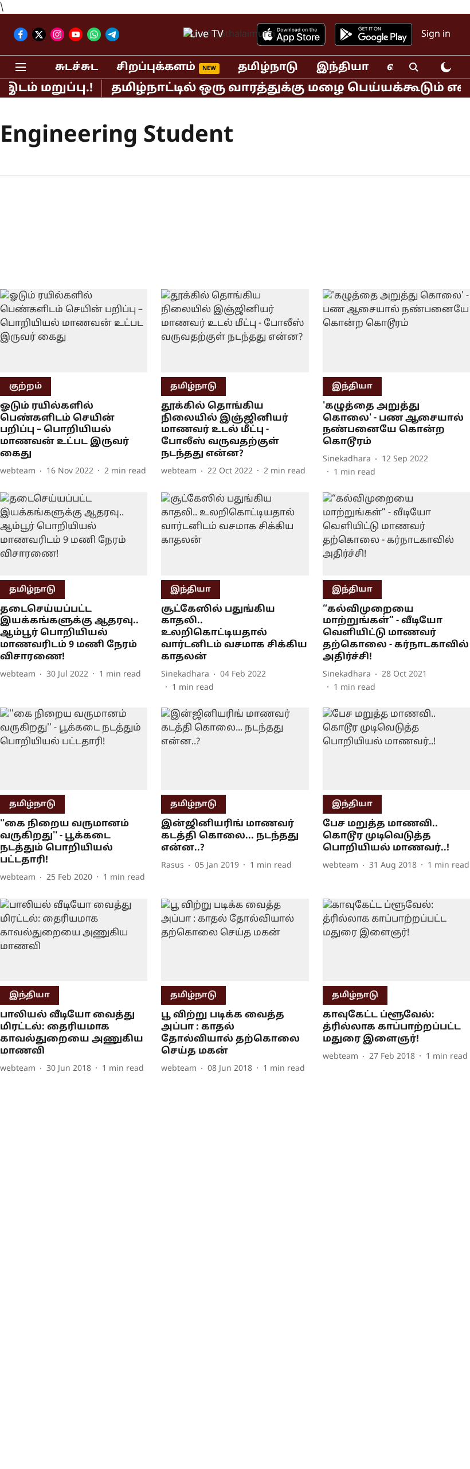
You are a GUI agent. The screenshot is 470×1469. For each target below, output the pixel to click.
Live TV (207, 34)
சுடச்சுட (76, 67)
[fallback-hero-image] (73, 330)
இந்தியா (342, 67)
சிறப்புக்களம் (155, 67)
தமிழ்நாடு (268, 67)
